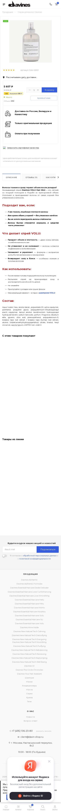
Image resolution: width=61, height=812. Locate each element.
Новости (30, 717)
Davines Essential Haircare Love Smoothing (29, 596)
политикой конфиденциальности (35, 559)
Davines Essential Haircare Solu (29, 615)
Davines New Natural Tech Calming (29, 631)
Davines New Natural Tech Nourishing (29, 642)
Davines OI (29, 666)
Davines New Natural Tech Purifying (29, 646)
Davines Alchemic (29, 580)
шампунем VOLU (47, 293)
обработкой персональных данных (40, 555)
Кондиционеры (29, 685)
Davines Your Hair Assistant (29, 674)
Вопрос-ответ (30, 721)
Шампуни (29, 678)
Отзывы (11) (31, 177)
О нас (30, 711)
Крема (29, 697)
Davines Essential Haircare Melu (29, 600)
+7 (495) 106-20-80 (22, 731)
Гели (29, 701)
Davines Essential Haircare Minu (29, 603)
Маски (29, 682)
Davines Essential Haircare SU (29, 619)
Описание (11, 177)
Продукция (30, 574)
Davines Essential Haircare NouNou (29, 611)
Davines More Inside (29, 627)
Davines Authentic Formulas (29, 584)
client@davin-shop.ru (32, 737)
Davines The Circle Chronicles (29, 670)
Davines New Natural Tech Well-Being (29, 662)
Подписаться (47, 549)
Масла (29, 689)
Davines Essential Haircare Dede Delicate (29, 588)
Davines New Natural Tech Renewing (29, 654)
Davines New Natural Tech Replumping (29, 658)
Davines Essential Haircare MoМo (29, 607)
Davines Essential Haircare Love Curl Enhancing (29, 592)
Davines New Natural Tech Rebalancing (29, 650)
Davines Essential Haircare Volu (29, 623)
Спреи (29, 693)
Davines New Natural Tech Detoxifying (29, 635)
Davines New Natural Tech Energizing (29, 639)
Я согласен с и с (34, 557)
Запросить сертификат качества (23, 148)
